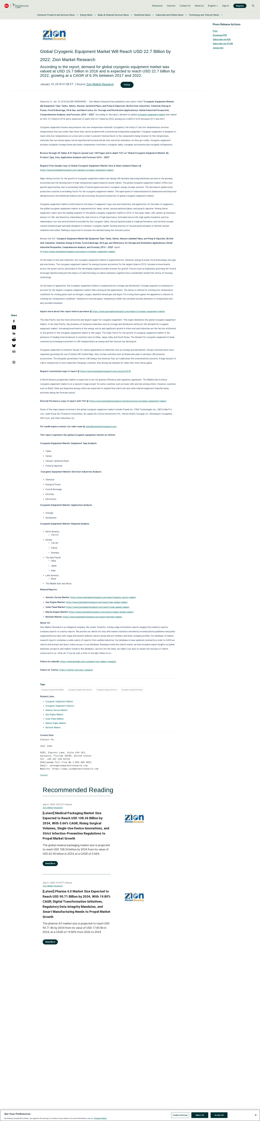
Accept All (219, 1115)
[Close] (256, 1115)
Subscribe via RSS (222, 39)
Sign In (225, 6)
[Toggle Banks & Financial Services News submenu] (131, 15)
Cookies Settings (180, 1115)
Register (240, 6)
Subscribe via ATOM (223, 43)
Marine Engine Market (56, 723)
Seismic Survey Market (56, 710)
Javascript (218, 48)
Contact (44, 775)
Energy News (86, 15)
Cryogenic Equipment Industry (80, 690)
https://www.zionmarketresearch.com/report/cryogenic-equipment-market (79, 251)
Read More (50, 863)
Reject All (200, 1115)
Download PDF (220, 35)
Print (215, 31)
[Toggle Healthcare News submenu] (153, 15)
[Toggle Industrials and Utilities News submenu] (186, 15)
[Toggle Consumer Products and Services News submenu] (77, 15)
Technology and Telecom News (204, 15)
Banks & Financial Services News (113, 15)
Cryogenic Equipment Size (106, 690)
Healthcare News (142, 15)
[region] (130, 1115)
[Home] (16, 5)
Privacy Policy (100, 1118)
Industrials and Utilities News (169, 15)
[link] (157, 6)
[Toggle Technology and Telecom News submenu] (221, 15)
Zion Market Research (100, 84)
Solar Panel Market (55, 719)
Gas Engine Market (54, 714)
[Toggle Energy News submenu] (95, 15)
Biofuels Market (53, 727)
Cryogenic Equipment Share (132, 690)
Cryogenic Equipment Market (52, 690)
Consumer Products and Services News (56, 15)
